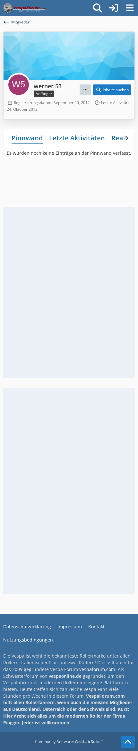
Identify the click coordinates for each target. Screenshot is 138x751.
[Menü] (129, 8)
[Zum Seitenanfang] (128, 742)
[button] (85, 89)
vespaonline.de (65, 676)
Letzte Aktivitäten (77, 138)
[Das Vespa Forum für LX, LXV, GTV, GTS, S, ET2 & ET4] (24, 8)
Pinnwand (27, 138)
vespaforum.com (97, 669)
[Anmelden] (113, 8)
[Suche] (97, 8)
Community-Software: (69, 741)
